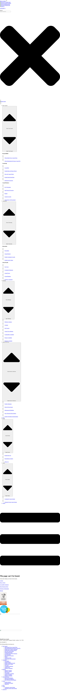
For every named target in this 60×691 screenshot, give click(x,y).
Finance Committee (8, 674)
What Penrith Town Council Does (11, 647)
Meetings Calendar (8, 671)
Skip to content (3, 1)
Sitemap (1, 590)
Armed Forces (7, 667)
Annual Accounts (8, 657)
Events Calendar (8, 682)
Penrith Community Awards (10, 663)
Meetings (4, 669)
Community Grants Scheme (10, 687)
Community (4, 659)
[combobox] (5, 11)
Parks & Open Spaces (9, 677)
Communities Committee (9, 673)
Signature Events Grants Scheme (11, 688)
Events (3, 681)
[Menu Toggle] (0, 103)
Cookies (1, 580)
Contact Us (4, 689)
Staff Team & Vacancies (9, 655)
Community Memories (9, 666)
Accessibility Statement (4, 584)
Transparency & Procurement (10, 658)
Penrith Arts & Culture (9, 664)
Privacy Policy (2, 582)
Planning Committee (8, 675)
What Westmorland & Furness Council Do (12, 648)
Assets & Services (5, 676)
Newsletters (7, 660)
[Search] (0, 100)
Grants (3, 686)
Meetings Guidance (8, 670)
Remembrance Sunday (9, 683)
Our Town (7, 665)
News (3, 685)
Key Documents (8, 654)
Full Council (7, 672)
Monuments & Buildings (9, 678)
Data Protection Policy (4, 586)
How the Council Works (9, 651)
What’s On (7, 684)
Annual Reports (8, 662)
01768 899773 (2, 8)
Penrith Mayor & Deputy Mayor (11, 650)
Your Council (4, 646)
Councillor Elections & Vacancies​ (11, 653)
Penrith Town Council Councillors (11, 649)
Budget (6, 656)
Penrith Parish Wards (8, 652)
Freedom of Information (4, 588)
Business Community (9, 668)
